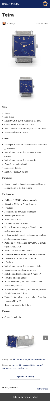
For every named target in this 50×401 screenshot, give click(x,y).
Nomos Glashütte (27, 365)
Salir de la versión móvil (25, 397)
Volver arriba (42, 389)
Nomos (15, 365)
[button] (45, 338)
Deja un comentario (25, 376)
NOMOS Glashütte (36, 359)
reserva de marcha (21, 368)
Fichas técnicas (20, 359)
